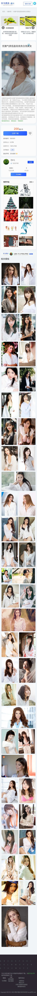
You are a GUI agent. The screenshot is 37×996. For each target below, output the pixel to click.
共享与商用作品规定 (22, 984)
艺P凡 (13, 160)
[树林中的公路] (26, 203)
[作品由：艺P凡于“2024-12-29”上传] (6, 161)
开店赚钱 (18, 174)
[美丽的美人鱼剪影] (26, 228)
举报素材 (20, 121)
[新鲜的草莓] (10, 215)
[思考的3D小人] (26, 190)
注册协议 (21, 981)
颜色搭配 (11, 979)
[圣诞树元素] (10, 203)
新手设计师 (31, 973)
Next (33, 27)
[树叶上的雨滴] (10, 190)
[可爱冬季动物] (26, 215)
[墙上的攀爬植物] (10, 241)
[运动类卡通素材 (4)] (10, 228)
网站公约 (21, 982)
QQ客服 (4, 981)
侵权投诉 (13, 121)
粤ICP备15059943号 (21, 992)
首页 (3, 11)
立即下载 (15, 133)
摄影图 (9, 11)
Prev (3, 27)
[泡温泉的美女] (26, 241)
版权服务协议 (6, 121)
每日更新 (11, 981)
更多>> (32, 182)
